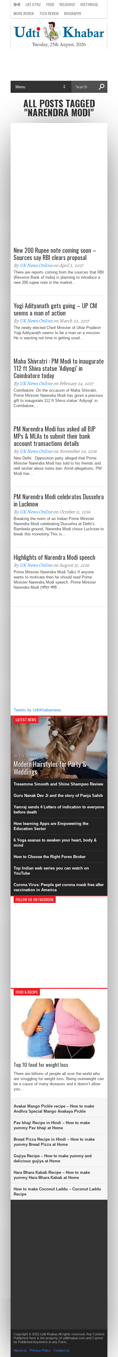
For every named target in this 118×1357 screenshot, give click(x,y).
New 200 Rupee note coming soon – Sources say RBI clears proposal (55, 253)
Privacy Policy (40, 1350)
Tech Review (49, 13)
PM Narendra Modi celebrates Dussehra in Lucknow (59, 500)
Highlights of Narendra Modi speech (54, 557)
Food (50, 4)
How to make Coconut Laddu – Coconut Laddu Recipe (57, 1191)
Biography (72, 13)
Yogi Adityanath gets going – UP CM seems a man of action (55, 309)
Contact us (62, 1350)
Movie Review (24, 13)
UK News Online (36, 265)
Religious (67, 4)
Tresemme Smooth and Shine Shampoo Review (58, 784)
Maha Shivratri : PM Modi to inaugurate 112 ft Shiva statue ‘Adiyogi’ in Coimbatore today (59, 368)
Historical (89, 4)
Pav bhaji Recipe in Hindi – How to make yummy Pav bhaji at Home (52, 1125)
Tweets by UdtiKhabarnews (37, 710)
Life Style (33, 4)
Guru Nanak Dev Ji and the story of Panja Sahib (58, 795)
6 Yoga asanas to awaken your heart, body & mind (55, 843)
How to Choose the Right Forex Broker (50, 856)
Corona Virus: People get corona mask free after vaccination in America (59, 887)
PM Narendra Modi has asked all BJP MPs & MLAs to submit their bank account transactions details (55, 436)
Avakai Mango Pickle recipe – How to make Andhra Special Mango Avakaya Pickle (54, 1109)
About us (20, 1350)
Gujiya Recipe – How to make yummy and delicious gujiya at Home (53, 1158)
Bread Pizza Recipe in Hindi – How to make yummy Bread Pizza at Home (54, 1142)
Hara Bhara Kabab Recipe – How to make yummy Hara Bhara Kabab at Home (52, 1175)
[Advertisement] (59, 65)
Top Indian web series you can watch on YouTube (51, 871)
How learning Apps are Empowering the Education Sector (51, 826)
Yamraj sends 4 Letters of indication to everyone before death (59, 809)
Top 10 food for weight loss (41, 1065)
